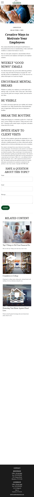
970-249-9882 (19, 473)
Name (2, 175)
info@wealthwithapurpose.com (17, 494)
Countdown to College (10, 276)
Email (2, 185)
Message (3, 194)
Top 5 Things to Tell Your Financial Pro (16, 245)
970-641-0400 (19, 484)
